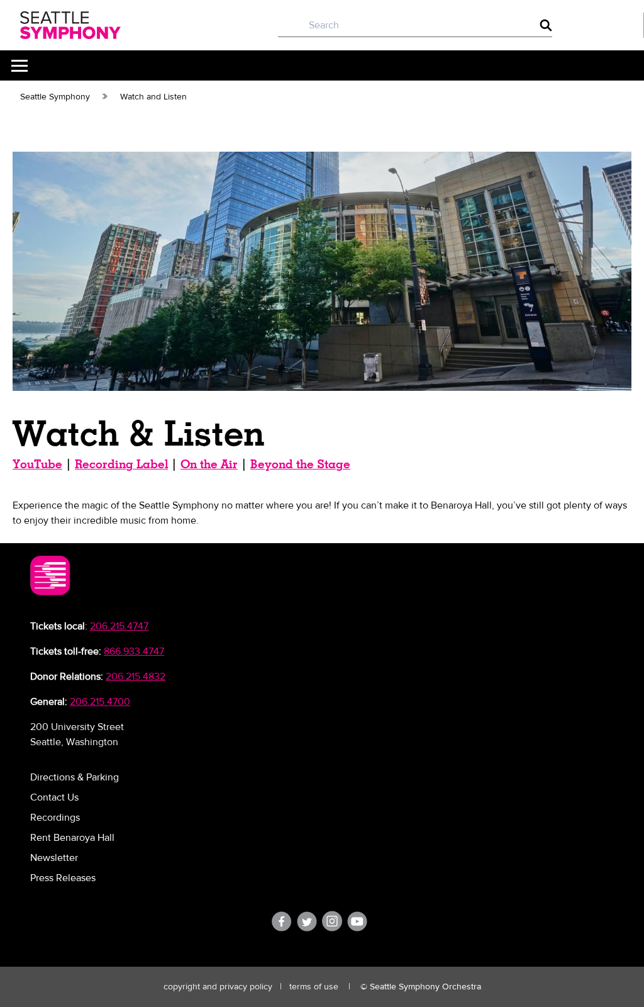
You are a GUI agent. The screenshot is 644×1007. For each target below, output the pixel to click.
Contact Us (54, 797)
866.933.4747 (134, 651)
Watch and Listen (153, 97)
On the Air (209, 463)
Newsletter (54, 858)
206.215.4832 (135, 676)
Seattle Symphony (55, 97)
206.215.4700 (100, 701)
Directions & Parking (74, 777)
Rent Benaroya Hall (72, 837)
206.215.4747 (119, 626)
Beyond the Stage (300, 463)
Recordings (55, 817)
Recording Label (121, 463)
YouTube (37, 463)
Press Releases (63, 878)
